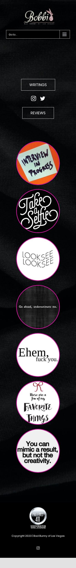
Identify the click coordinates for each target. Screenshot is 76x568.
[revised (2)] (38, 191)
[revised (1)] (38, 239)
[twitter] (42, 98)
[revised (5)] (38, 431)
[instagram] (33, 98)
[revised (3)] (38, 287)
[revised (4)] (38, 143)
